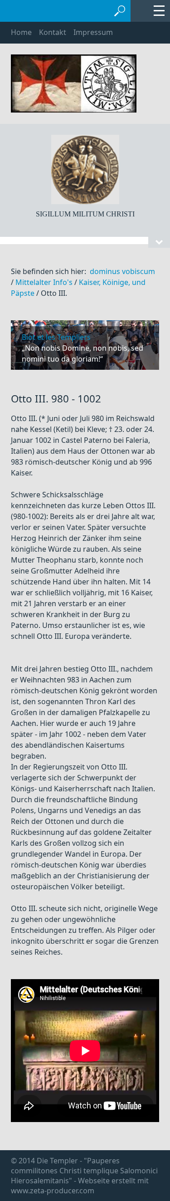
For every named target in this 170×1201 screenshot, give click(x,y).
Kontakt (52, 32)
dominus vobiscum (122, 271)
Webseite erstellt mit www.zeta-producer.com (80, 1186)
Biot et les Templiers (56, 337)
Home (21, 32)
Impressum (93, 32)
